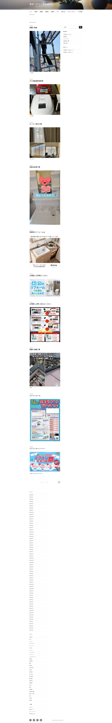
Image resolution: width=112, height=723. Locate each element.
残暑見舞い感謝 (66, 40)
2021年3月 (31, 630)
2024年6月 (31, 545)
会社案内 (52, 11)
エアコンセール (35, 396)
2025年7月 (31, 518)
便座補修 (65, 36)
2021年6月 (31, 623)
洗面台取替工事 (35, 167)
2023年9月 (31, 564)
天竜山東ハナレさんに (67, 34)
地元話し (31, 665)
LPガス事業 (80, 11)
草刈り (30, 685)
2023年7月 (31, 569)
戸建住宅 (36, 11)
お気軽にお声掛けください (39, 275)
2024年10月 (31, 536)
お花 (30, 639)
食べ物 (30, 698)
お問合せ (31, 637)
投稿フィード (31, 709)
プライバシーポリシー (71, 11)
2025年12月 (31, 512)
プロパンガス (31, 652)
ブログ (57, 11)
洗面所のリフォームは (37, 232)
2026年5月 (31, 501)
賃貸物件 (41, 11)
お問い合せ (63, 11)
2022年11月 (31, 586)
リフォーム (31, 654)
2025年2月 (31, 529)
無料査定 (47, 11)
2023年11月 (31, 560)
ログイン (31, 707)
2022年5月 (31, 599)
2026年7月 (31, 497)
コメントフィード (32, 711)
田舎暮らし (31, 680)
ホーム (31, 11)
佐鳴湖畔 (65, 52)
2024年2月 (31, 553)
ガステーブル (65, 38)
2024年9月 (31, 538)
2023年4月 (31, 575)
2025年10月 (31, 516)
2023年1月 (31, 582)
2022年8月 (31, 593)
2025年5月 (31, 523)
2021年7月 (31, 621)
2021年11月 (31, 612)
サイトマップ (32, 14)
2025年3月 (31, 527)
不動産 (30, 658)
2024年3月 (31, 551)
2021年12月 (31, 610)
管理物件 (31, 682)
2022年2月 (31, 606)
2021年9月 (31, 617)
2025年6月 (31, 521)
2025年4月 (31, 525)
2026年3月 (31, 505)
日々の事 (31, 674)
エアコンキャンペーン (37, 448)
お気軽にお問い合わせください (40, 304)
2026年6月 (31, 499)
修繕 (30, 663)
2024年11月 (31, 534)
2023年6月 (31, 571)
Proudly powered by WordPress (57, 720)
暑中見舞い (31, 676)
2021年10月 (31, 614)
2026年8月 (31, 494)
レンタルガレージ (32, 656)
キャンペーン (31, 645)
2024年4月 (31, 549)
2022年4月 (31, 601)
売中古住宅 (31, 667)
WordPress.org (32, 713)
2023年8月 (31, 566)
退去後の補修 (31, 691)
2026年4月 (31, 503)
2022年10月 (31, 588)
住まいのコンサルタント (41, 4)
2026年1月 (31, 510)
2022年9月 (31, 590)
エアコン (31, 641)
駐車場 (30, 700)
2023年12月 (31, 558)
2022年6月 (31, 597)
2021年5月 (31, 625)
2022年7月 (31, 595)
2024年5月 (31, 547)
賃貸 (30, 687)
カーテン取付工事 (36, 124)
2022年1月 (31, 608)
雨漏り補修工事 (35, 349)
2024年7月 (31, 542)
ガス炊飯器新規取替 (36, 81)
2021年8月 (31, 619)
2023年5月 (31, 573)
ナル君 (30, 647)
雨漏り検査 (33, 27)
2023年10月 (31, 562)
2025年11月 (31, 514)
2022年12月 (31, 584)
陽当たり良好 (31, 693)
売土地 (30, 669)
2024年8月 (31, 540)
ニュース (31, 650)
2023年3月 (31, 577)
